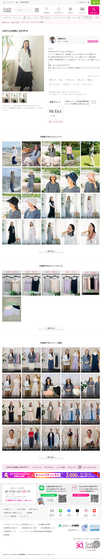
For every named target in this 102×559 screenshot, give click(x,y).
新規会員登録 (24, 2)
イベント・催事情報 (10, 516)
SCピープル (15, 22)
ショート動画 (60, 467)
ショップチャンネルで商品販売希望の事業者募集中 (36, 531)
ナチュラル (70, 80)
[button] (95, 528)
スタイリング (37, 467)
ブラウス (67, 84)
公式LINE (60, 515)
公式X (77, 515)
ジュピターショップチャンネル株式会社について (19, 524)
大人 (61, 80)
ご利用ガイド (8, 509)
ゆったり (81, 80)
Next (42, 63)
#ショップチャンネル (89, 467)
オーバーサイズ (55, 84)
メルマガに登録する (52, 515)
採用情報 (6, 535)
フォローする (92, 41)
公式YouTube (94, 515)
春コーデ (53, 80)
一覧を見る (50, 251)
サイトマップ (24, 516)
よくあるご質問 (20, 509)
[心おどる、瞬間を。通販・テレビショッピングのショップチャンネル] (7, 10)
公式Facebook (69, 515)
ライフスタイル (49, 467)
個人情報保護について (48, 528)
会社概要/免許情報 (44, 524)
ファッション (88, 84)
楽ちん (90, 80)
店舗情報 (29, 513)
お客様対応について (10, 531)
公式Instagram (85, 515)
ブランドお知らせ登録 (56, 121)
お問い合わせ (33, 509)
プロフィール (72, 467)
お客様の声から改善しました (13, 513)
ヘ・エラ (76, 84)
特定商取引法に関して (11, 528)
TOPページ (5, 22)
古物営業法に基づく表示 (29, 528)
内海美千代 (62, 38)
